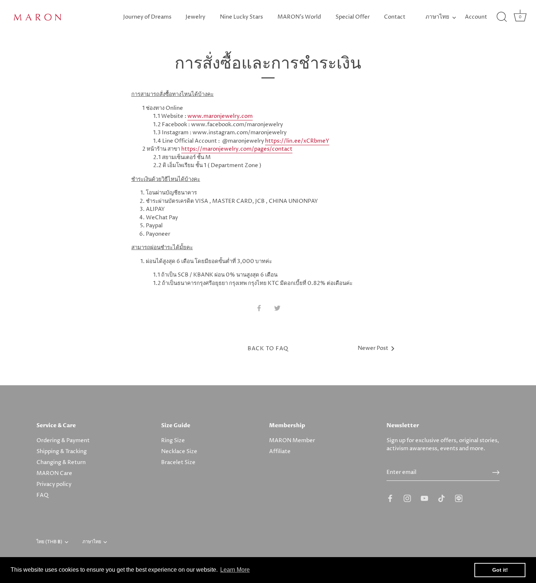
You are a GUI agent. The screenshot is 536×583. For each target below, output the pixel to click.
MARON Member (292, 440)
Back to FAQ (268, 348)
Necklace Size (179, 451)
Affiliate (280, 451)
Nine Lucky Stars (241, 17)
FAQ (42, 495)
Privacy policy (53, 484)
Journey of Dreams (147, 17)
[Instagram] (407, 498)
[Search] (502, 17)
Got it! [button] (500, 570)
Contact (394, 17)
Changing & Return (61, 462)
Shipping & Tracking (61, 451)
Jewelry (195, 17)
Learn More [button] (235, 570)
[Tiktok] (441, 498)
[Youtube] (424, 498)
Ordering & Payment (63, 440)
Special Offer (352, 17)
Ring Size (173, 440)
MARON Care (54, 473)
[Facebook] (390, 498)
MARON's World (299, 17)
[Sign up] (496, 472)
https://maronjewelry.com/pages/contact (236, 149)
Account (476, 17)
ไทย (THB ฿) (49, 542)
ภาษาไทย (437, 16)
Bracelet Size (178, 462)
